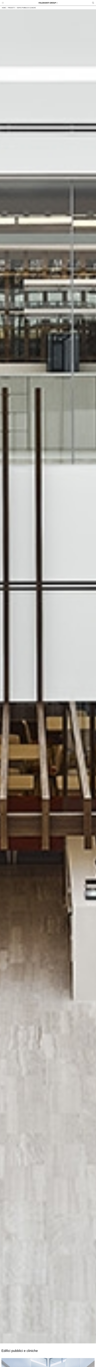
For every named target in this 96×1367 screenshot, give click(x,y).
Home (4, 7)
